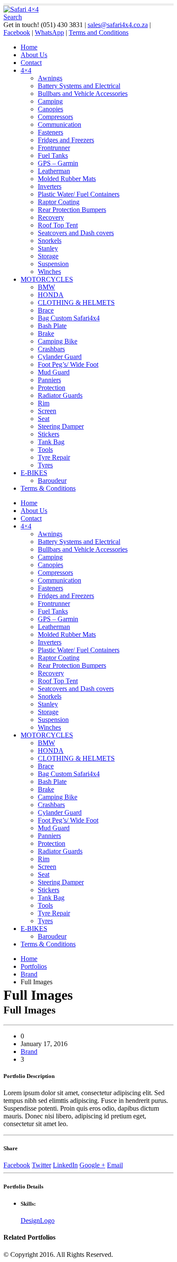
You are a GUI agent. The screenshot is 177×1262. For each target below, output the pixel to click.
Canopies (50, 109)
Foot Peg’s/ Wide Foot (68, 364)
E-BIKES (34, 472)
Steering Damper (61, 426)
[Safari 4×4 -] (21, 9)
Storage (48, 256)
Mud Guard (54, 372)
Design (30, 1220)
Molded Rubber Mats (67, 178)
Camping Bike (57, 341)
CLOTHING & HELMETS (76, 302)
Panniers (49, 380)
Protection (51, 387)
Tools (45, 449)
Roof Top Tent (58, 225)
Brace (46, 310)
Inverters (49, 186)
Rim (43, 403)
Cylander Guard (60, 356)
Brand (29, 1051)
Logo (47, 1220)
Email (115, 1165)
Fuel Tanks (53, 155)
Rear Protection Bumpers (72, 209)
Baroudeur (52, 480)
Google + (92, 1165)
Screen (47, 411)
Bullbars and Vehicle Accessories (83, 93)
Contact (31, 62)
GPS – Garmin (58, 163)
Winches (49, 271)
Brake (46, 333)
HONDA (51, 294)
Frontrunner (54, 147)
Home (29, 47)
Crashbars (51, 349)
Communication (59, 124)
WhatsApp (49, 32)
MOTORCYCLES (47, 279)
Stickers (48, 434)
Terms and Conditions (98, 32)
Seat (43, 418)
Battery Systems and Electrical (79, 85)
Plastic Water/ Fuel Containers (78, 194)
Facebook (16, 32)
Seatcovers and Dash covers (76, 232)
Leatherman (54, 171)
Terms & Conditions (48, 488)
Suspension (53, 263)
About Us (34, 54)
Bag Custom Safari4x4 (69, 318)
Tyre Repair (54, 457)
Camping (50, 101)
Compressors (55, 116)
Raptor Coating (58, 202)
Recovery (51, 217)
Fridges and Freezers (66, 140)
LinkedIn (65, 1165)
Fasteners (50, 132)
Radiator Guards (60, 395)
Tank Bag (51, 441)
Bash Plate (52, 325)
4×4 (26, 70)
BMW (46, 287)
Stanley (48, 248)
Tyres (45, 465)
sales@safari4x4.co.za (118, 24)
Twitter (41, 1165)
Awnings (50, 78)
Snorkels (49, 240)
